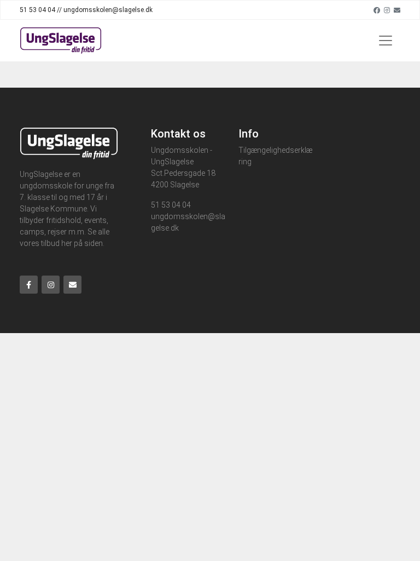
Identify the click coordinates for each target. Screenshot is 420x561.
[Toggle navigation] (385, 40)
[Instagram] (387, 10)
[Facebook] (377, 10)
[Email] (397, 10)
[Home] (61, 40)
